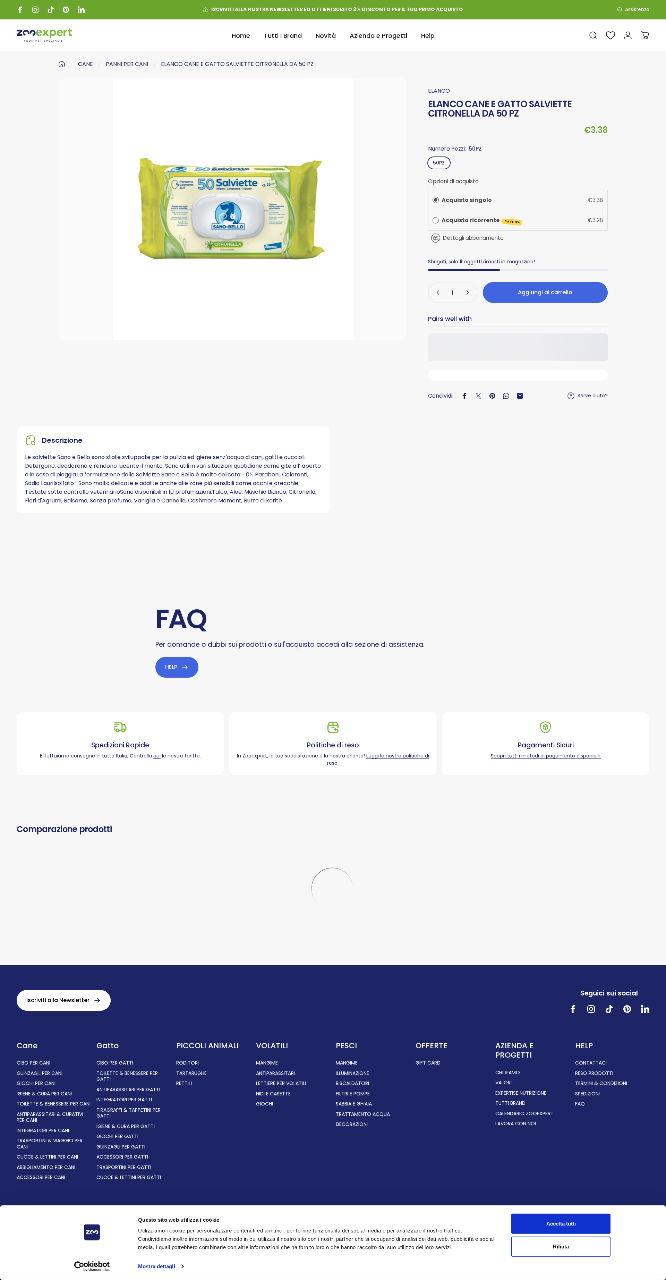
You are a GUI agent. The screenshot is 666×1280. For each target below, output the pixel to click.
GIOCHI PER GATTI (117, 1137)
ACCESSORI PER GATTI (122, 1157)
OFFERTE (431, 1046)
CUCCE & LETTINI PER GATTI (128, 1178)
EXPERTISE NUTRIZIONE (520, 1093)
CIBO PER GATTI (114, 1063)
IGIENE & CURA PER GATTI (125, 1127)
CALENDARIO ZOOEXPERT (524, 1114)
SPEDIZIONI (587, 1094)
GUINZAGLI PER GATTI (120, 1147)
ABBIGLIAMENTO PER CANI (46, 1167)
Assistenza (637, 10)
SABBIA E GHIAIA (354, 1104)
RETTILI (184, 1083)
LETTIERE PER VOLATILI (281, 1083)
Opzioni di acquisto (453, 181)
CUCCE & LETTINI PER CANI (47, 1157)
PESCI (346, 1046)
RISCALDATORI (352, 1083)
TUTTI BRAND (510, 1103)
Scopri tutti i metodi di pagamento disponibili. (546, 755)
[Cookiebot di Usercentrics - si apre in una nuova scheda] (92, 1266)
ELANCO (439, 91)
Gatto (107, 1046)
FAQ (580, 1104)
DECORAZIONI (352, 1124)
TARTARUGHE (191, 1073)
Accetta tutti (561, 1224)
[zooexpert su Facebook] (573, 1009)
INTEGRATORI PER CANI (43, 1131)
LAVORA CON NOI (515, 1124)
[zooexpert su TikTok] (609, 1009)
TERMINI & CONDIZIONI (601, 1083)
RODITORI (187, 1063)
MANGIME (267, 1063)
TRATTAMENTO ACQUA (363, 1114)
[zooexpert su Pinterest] (627, 1009)
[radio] (436, 200)
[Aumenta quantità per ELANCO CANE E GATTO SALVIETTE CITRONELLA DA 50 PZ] (469, 292)
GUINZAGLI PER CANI (39, 1073)
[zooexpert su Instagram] (591, 1009)
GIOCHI (264, 1104)
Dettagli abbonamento (473, 237)
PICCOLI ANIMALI (207, 1046)
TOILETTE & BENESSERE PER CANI (54, 1104)
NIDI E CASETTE (273, 1094)
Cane (27, 1046)
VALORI (503, 1083)
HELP (584, 1046)
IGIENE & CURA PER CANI (44, 1094)
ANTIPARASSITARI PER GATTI (128, 1090)
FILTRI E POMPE (353, 1094)
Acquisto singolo (467, 200)
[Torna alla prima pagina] (61, 64)
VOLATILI (272, 1046)
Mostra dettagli (156, 1266)
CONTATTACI (591, 1063)
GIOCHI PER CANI (36, 1083)
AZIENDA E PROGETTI (514, 1050)
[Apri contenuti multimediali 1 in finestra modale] (232, 209)
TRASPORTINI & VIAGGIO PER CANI (50, 1144)
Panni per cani (127, 64)
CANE (85, 64)
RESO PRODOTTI (594, 1073)
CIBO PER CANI (33, 1063)
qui (157, 755)
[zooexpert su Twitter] (645, 1009)
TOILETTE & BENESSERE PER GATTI (127, 1076)
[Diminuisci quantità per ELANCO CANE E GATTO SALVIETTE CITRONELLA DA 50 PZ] (436, 292)
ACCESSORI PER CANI (41, 1178)
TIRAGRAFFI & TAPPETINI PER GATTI (128, 1113)
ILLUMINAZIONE (352, 1073)
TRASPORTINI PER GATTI (123, 1167)
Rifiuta (561, 1246)
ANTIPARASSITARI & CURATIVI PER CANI (50, 1117)
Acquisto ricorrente (481, 220)
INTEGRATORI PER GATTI (124, 1100)
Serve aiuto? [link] (593, 396)
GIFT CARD (428, 1063)
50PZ (439, 162)
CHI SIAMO (507, 1073)
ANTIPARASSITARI (275, 1073)
